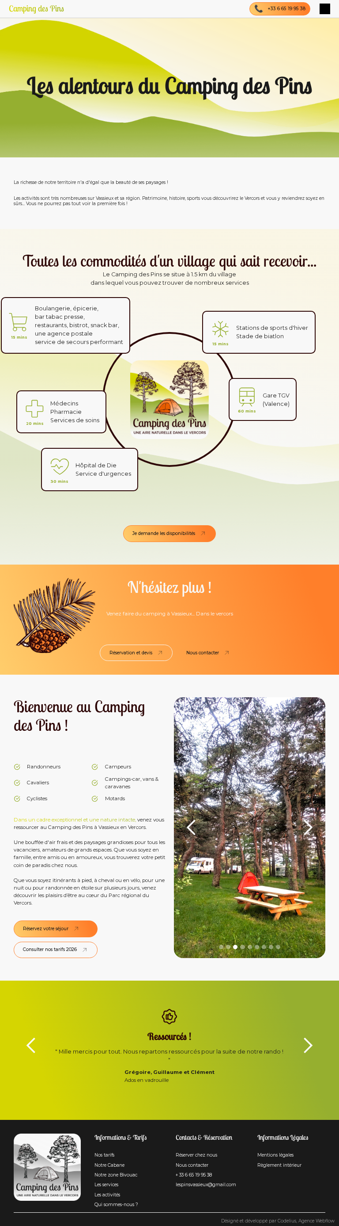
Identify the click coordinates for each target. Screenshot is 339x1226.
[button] (325, 9)
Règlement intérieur (279, 1165)
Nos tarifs (104, 1155)
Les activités (107, 1195)
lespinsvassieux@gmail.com (206, 1185)
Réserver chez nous (196, 1155)
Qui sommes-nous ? (116, 1204)
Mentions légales (275, 1155)
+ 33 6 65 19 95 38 (194, 1175)
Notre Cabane (109, 1165)
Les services (106, 1185)
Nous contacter (192, 1165)
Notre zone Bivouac (115, 1175)
